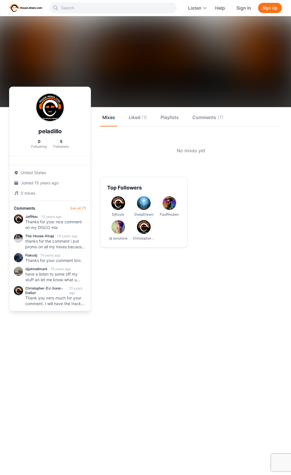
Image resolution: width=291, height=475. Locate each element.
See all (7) (78, 208)
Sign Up (270, 7)
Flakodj (31, 255)
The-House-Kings (39, 236)
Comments (207, 117)
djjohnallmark (36, 269)
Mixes (108, 117)
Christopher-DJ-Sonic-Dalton (44, 290)
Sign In (243, 8)
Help (220, 8)
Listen (194, 8)
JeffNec (31, 216)
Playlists (170, 117)
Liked (138, 117)
